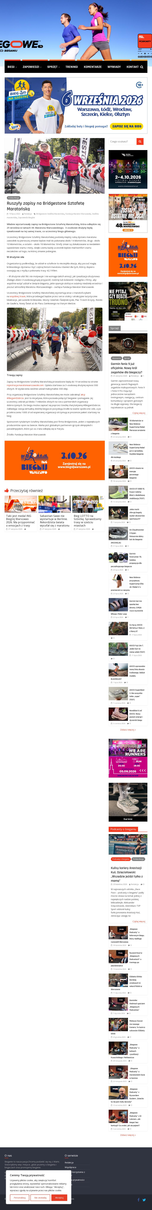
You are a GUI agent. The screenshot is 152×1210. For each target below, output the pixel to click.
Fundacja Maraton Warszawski (78, 214)
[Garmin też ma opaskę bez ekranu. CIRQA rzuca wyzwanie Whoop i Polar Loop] (118, 599)
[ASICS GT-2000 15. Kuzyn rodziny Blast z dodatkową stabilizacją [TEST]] (118, 487)
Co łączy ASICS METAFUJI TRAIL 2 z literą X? (136, 628)
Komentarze (93, 66)
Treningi (72, 66)
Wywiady (114, 66)
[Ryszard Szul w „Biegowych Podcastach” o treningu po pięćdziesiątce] (118, 951)
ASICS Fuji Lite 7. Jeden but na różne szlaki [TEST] (137, 649)
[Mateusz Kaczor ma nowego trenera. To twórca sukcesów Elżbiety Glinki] (118, 1019)
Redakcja (28, 214)
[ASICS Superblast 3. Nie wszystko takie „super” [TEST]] (118, 688)
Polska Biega (13, 198)
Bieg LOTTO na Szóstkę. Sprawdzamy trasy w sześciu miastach (87, 520)
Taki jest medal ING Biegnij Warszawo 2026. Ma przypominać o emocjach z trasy (20, 520)
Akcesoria (116, 358)
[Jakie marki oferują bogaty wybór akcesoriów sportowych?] (118, 507)
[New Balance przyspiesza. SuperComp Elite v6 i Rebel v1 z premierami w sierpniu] (118, 575)
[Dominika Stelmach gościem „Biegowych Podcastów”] (118, 998)
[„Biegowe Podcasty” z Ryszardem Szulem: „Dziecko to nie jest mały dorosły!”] (118, 1087)
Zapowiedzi (31, 66)
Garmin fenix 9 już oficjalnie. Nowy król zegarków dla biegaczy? (126, 368)
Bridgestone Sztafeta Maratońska (50, 214)
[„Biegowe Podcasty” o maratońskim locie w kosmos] (118, 1067)
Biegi (11, 66)
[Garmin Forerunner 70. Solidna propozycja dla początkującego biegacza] (118, 552)
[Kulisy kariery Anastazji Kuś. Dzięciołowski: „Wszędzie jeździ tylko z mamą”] (128, 835)
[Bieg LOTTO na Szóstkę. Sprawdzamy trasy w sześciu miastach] (88, 497)
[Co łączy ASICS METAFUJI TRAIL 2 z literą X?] (118, 623)
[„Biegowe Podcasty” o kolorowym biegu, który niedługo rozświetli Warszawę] (118, 927)
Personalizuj (20, 1197)
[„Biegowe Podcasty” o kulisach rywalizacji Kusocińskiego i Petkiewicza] (118, 1043)
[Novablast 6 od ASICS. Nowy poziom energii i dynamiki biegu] (118, 709)
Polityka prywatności (74, 1179)
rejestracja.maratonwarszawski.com (25, 385)
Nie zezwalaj (40, 1197)
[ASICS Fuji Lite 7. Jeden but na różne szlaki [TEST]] (118, 644)
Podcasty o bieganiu (123, 829)
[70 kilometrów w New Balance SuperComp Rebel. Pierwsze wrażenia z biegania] (118, 419)
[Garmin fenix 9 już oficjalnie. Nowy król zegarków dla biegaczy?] (128, 334)
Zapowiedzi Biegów (26, 217)
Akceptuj (59, 1197)
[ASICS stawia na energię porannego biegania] (118, 466)
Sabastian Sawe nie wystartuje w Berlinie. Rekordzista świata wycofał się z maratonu (54, 520)
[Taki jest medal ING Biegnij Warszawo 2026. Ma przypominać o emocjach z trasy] (21, 497)
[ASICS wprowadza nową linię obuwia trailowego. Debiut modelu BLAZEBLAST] (118, 664)
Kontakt (133, 66)
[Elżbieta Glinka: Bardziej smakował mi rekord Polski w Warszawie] (118, 975)
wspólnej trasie (18, 296)
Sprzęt (52, 66)
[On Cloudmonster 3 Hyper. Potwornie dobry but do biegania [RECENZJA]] (118, 528)
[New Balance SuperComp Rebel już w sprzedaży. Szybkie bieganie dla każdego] (118, 443)
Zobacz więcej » (128, 729)
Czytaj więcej (139, 413)
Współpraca (70, 1167)
